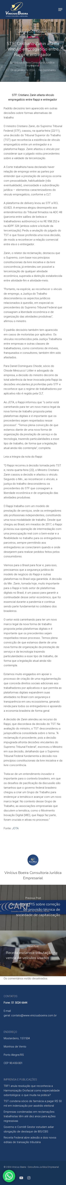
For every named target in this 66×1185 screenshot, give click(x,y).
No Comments (47, 70)
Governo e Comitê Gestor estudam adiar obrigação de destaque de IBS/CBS (29, 1129)
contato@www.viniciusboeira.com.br (34, 1015)
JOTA (15, 828)
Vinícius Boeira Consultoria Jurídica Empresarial (33, 64)
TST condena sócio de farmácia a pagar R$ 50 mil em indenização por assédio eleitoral (33, 1103)
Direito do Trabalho (33, 32)
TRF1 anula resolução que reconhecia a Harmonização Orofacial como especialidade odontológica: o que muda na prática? (32, 1090)
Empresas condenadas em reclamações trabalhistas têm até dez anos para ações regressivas (30, 1116)
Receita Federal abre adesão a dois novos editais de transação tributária (30, 1140)
